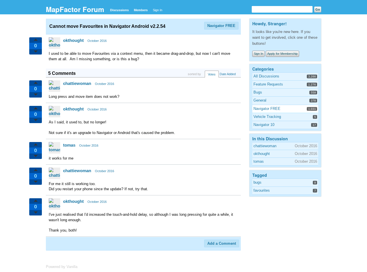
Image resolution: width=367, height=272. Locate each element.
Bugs (257, 92)
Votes (212, 74)
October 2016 (97, 40)
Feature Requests (268, 84)
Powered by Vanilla (61, 267)
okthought (73, 40)
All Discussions (266, 76)
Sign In (157, 10)
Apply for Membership (282, 53)
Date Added (228, 74)
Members (141, 10)
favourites (261, 190)
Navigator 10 (263, 125)
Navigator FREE (221, 26)
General (259, 100)
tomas (69, 145)
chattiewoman (77, 83)
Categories (263, 69)
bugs (257, 182)
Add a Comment (221, 243)
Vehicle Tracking (267, 116)
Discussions (119, 10)
